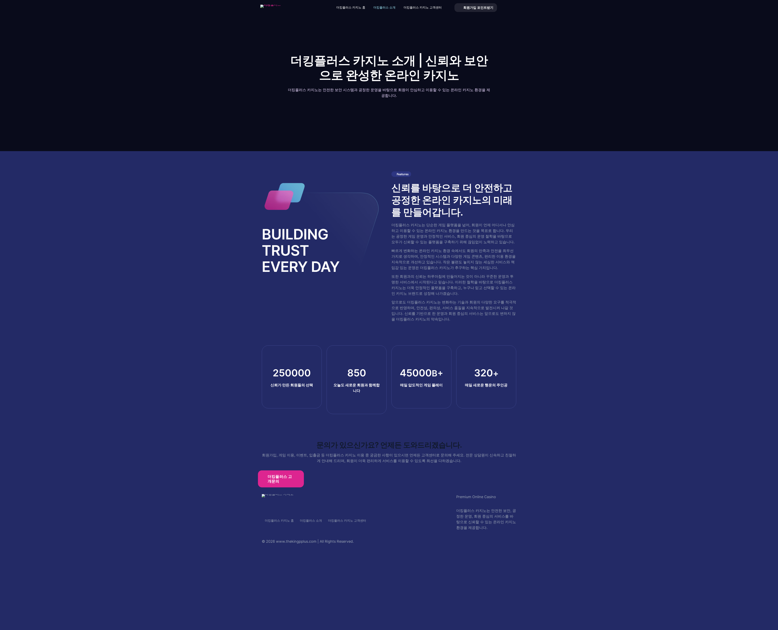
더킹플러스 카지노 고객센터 (347, 520)
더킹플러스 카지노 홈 (279, 520)
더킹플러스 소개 (311, 520)
